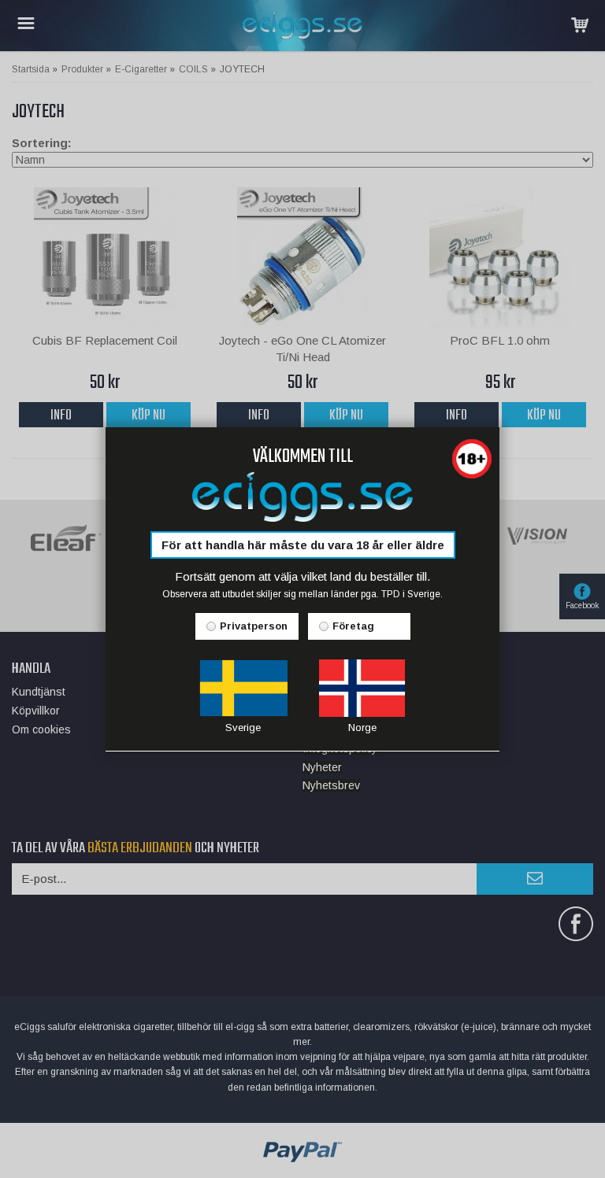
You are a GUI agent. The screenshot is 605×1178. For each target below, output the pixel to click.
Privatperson (254, 626)
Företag (353, 626)
